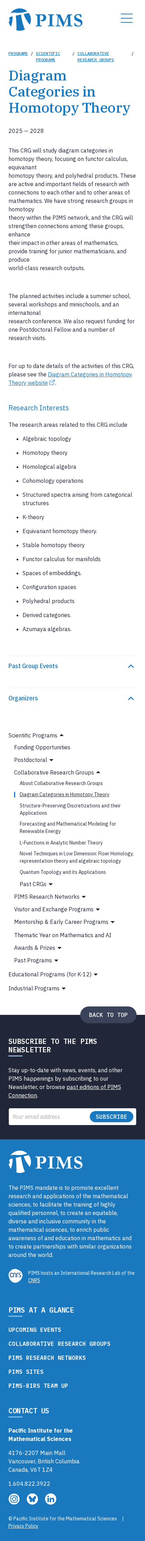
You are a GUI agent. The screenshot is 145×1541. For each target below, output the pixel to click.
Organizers (23, 698)
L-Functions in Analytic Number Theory (61, 843)
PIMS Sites (26, 1371)
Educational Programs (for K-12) (50, 974)
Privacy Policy (23, 1526)
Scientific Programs (48, 56)
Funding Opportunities (42, 747)
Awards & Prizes (34, 947)
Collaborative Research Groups (95, 56)
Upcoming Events (34, 1329)
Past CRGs (33, 884)
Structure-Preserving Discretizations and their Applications (70, 809)
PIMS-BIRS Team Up (38, 1385)
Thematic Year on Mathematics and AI (62, 935)
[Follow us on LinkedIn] (50, 1502)
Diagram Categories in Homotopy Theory (64, 794)
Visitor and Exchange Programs (54, 909)
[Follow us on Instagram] (14, 1502)
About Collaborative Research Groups (61, 783)
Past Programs (33, 960)
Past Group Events (33, 666)
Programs (18, 53)
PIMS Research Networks (47, 896)
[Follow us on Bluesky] (33, 1502)
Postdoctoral (30, 759)
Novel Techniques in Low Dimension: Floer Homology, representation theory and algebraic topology (77, 857)
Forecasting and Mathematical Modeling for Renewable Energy (68, 827)
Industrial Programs (33, 988)
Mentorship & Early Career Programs (61, 921)
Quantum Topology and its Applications (63, 872)
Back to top (108, 1014)
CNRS (34, 1280)
